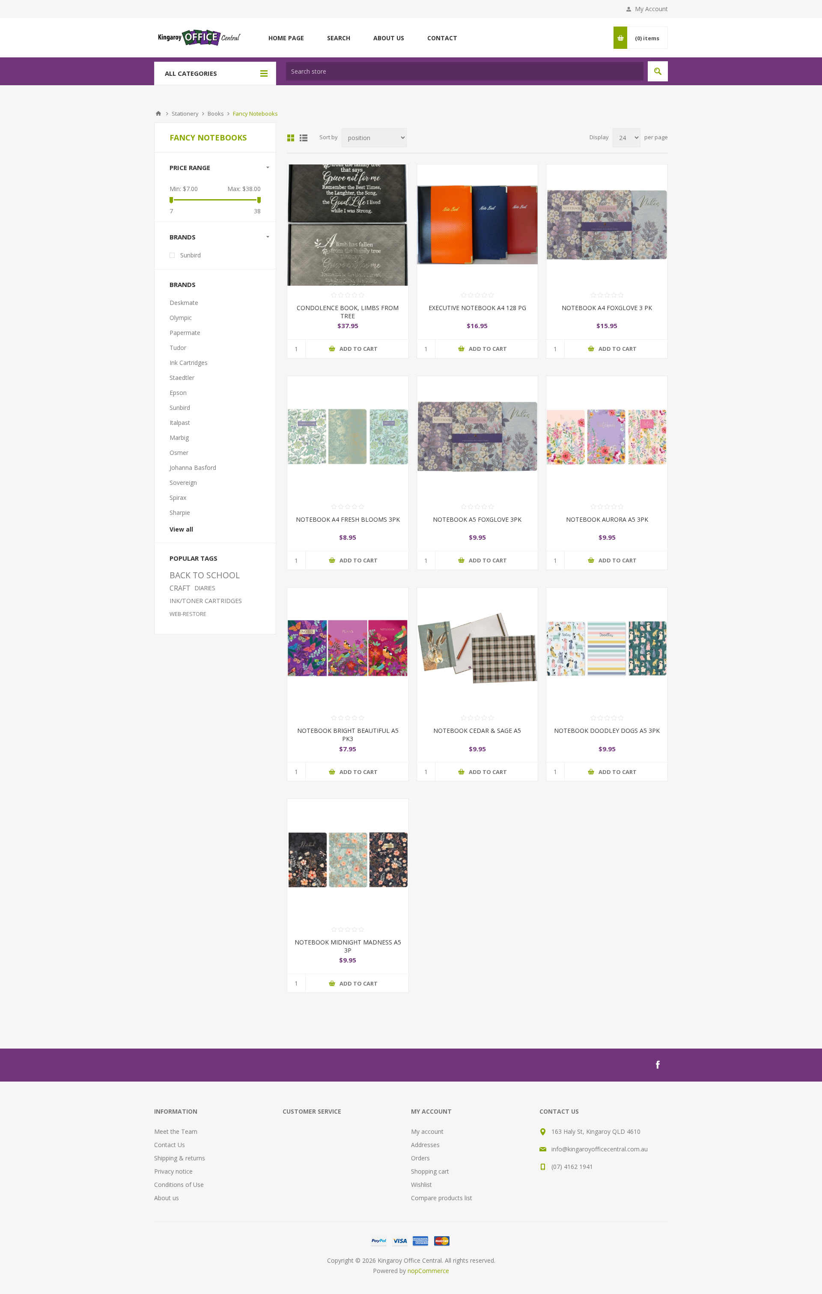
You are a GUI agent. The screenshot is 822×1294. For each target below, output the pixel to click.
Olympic (181, 318)
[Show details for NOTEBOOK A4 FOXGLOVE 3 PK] (606, 225)
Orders (420, 1158)
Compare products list (441, 1198)
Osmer (179, 452)
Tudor (178, 348)
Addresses (425, 1145)
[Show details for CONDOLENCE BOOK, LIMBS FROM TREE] (347, 225)
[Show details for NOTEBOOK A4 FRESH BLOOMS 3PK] (347, 436)
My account (427, 1131)
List (303, 137)
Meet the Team (175, 1131)
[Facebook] (657, 1065)
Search (658, 71)
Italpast (180, 422)
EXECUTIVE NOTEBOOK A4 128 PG (477, 308)
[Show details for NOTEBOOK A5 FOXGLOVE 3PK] (477, 436)
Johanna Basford (193, 467)
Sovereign (183, 482)
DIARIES (205, 588)
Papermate (185, 333)
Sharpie (180, 512)
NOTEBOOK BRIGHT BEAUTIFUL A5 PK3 (348, 734)
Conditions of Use (179, 1184)
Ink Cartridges (189, 363)
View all (181, 529)
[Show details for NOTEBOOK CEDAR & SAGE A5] (477, 648)
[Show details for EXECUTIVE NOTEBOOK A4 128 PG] (477, 225)
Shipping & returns (179, 1158)
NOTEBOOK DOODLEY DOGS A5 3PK (607, 730)
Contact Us (169, 1145)
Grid (291, 137)
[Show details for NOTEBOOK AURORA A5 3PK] (606, 436)
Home (158, 113)
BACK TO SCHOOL (205, 575)
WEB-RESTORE (188, 614)
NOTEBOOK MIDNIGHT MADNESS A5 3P (348, 946)
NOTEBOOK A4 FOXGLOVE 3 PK (607, 308)
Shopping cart (430, 1171)
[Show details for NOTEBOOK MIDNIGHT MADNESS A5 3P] (347, 859)
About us (166, 1198)
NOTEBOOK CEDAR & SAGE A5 (477, 730)
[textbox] (464, 71)
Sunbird (190, 255)
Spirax (178, 497)
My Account (651, 9)
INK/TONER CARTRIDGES (206, 601)
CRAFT (180, 588)
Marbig (179, 437)
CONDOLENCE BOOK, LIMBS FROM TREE (348, 312)
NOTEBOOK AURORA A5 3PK (607, 519)
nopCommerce (428, 1271)
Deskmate (184, 303)
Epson (178, 392)
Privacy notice (173, 1171)
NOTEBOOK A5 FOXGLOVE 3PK (477, 519)
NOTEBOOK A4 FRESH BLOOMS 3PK (348, 519)
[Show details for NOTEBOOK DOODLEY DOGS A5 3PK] (606, 648)
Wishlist (421, 1184)
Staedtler (182, 378)
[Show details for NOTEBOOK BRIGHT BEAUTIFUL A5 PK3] (347, 648)
